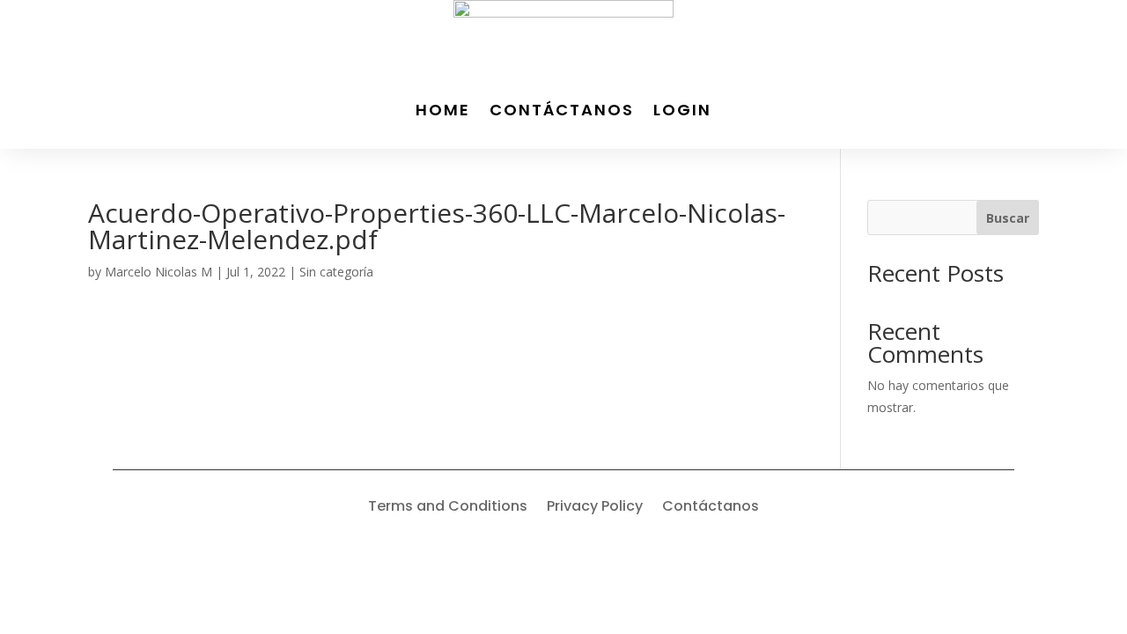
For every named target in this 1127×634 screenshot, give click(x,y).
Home (443, 110)
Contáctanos (562, 110)
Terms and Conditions (447, 508)
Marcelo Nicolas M (158, 271)
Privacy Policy (595, 508)
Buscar (1007, 218)
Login (682, 110)
